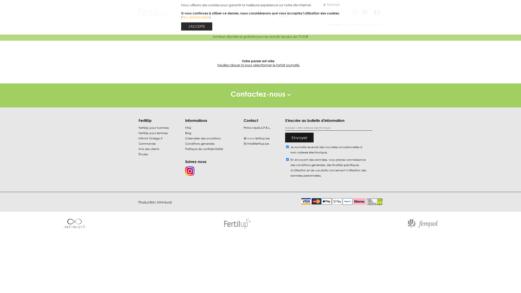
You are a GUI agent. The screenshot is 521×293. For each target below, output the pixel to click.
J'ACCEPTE (196, 26)
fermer (333, 4)
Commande (147, 143)
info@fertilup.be (258, 143)
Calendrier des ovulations (203, 138)
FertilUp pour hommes (154, 127)
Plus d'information (195, 17)
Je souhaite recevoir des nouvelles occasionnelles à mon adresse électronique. (326, 149)
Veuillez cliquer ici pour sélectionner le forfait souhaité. (258, 65)
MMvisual (164, 202)
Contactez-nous (259, 94)
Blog (188, 133)
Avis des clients (149, 149)
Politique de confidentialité (204, 149)
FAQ (188, 127)
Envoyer (299, 137)
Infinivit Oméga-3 (150, 138)
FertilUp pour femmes (153, 133)
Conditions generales (200, 143)
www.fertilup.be (258, 138)
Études (143, 154)
